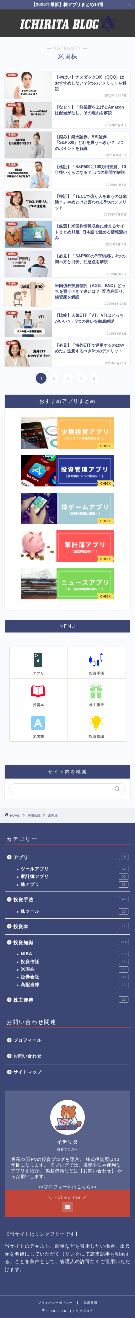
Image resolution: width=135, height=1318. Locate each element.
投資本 (70, 926)
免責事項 (90, 1302)
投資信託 (73, 961)
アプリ (70, 857)
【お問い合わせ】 (97, 1170)
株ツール (73, 911)
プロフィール (28, 1040)
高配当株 (73, 984)
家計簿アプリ (73, 876)
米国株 (73, 969)
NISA (73, 953)
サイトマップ (28, 1072)
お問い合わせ (28, 1056)
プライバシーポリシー (55, 1302)
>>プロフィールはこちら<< (67, 1187)
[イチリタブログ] (67, 32)
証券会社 (73, 976)
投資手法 (70, 899)
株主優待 (70, 1000)
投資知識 (70, 942)
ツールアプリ (73, 869)
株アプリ (73, 884)
